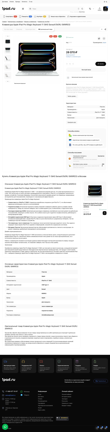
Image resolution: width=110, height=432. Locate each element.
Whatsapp (27, 391)
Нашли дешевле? (70, 55)
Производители (42, 401)
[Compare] (99, 39)
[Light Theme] (104, 2)
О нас (30, 1)
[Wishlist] (104, 39)
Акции (40, 407)
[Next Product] (101, 29)
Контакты (24, 1)
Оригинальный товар (46, 29)
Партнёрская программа (45, 405)
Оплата (12, 1)
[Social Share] (105, 29)
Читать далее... (72, 96)
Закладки (64, 399)
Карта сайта (41, 410)
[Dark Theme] (107, 2)
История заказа (66, 396)
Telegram (26, 395)
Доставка (5, 1)
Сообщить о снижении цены (73, 56)
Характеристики (30, 29)
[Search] (78, 9)
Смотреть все (72, 122)
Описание (19, 29)
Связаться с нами (67, 403)
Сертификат (41, 403)
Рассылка (65, 401)
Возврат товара (66, 405)
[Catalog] (23, 8)
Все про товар (8, 29)
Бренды (17, 1)
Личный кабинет (66, 394)
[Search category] (30, 9)
